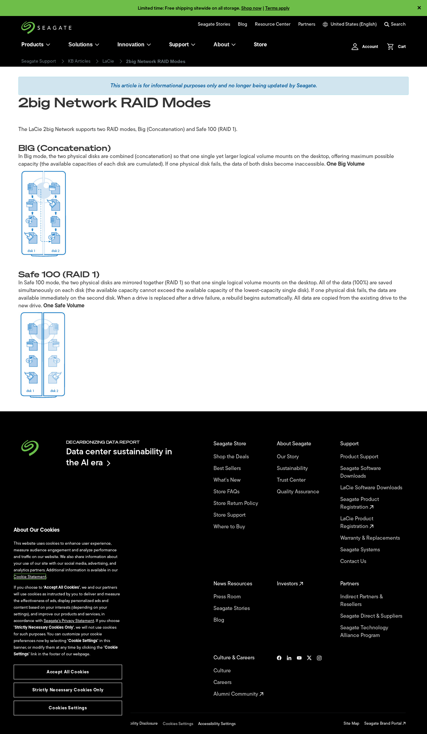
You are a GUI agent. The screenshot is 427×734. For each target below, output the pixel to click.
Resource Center (273, 24)
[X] (309, 676)
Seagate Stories (214, 24)
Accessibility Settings (217, 723)
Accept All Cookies (68, 671)
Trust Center (292, 480)
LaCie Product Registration (356, 522)
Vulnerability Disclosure (137, 723)
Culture (223, 671)
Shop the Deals (233, 457)
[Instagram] (319, 676)
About (221, 44)
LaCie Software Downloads (372, 488)
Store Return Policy (237, 503)
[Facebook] (279, 676)
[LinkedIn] (289, 676)
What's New (228, 480)
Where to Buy (230, 527)
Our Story (288, 457)
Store (260, 44)
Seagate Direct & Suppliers (372, 616)
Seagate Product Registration (359, 503)
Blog (242, 24)
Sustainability (293, 468)
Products (32, 44)
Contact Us (354, 561)
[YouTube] (299, 676)
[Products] (48, 44)
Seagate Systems (360, 550)
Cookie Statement (30, 576)
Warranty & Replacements (370, 538)
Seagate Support (38, 61)
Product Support (360, 457)
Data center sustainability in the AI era (119, 457)
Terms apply (277, 8)
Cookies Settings (178, 723)
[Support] (193, 44)
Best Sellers (228, 468)
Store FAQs (227, 492)
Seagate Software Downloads (360, 472)
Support (179, 44)
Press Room (228, 597)
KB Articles (79, 61)
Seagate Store (231, 444)
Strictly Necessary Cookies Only (67, 689)
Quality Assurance (299, 492)
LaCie (108, 61)
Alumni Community (237, 694)
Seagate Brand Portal (383, 723)
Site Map (351, 723)
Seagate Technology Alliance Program (364, 631)
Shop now (251, 8)
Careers (223, 682)
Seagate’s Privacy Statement (69, 620)
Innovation (130, 44)
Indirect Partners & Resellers (361, 600)
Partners (306, 24)
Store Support (230, 515)
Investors (288, 584)
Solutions (80, 44)
